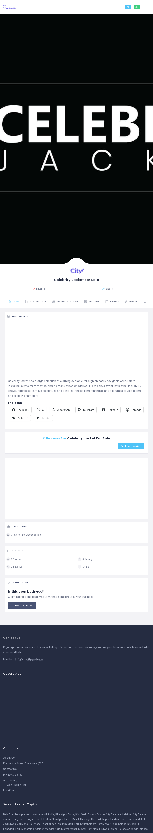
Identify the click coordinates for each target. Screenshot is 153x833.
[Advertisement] (76, 351)
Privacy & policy (12, 774)
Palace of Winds (128, 828)
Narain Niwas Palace (105, 828)
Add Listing (10, 780)
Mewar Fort (85, 828)
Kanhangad (49, 823)
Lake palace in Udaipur (125, 823)
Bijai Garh (81, 814)
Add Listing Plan (17, 784)
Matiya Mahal (69, 828)
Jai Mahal (23, 823)
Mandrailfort (52, 828)
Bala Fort (8, 814)
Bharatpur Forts (64, 814)
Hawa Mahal (71, 819)
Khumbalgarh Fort (68, 823)
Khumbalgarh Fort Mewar (95, 823)
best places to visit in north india (34, 814)
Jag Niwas (9, 823)
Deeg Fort (18, 819)
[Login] (128, 7)
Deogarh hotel (33, 819)
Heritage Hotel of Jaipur (94, 819)
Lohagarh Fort (11, 828)
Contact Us (10, 768)
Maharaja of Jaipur (32, 828)
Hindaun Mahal (136, 819)
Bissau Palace (96, 814)
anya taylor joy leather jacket (117, 385)
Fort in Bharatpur (53, 819)
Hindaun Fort (118, 819)
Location (8, 790)
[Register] (137, 7)
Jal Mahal (35, 823)
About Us (9, 757)
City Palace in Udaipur (119, 814)
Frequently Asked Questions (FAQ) (24, 763)
